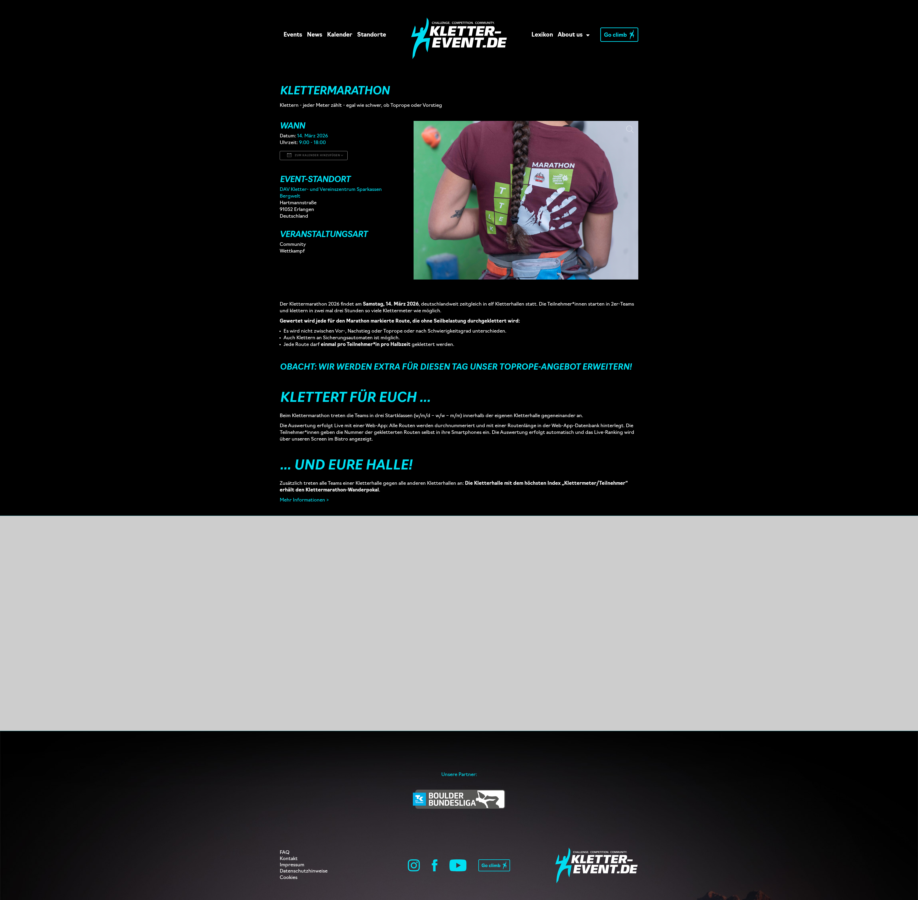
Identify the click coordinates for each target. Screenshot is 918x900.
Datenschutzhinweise (304, 871)
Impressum (292, 865)
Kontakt (289, 859)
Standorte (371, 35)
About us (570, 35)
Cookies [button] (288, 877)
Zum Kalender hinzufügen (317, 155)
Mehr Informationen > (304, 500)
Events (293, 35)
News (314, 35)
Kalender (339, 35)
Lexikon (542, 35)
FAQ (285, 852)
